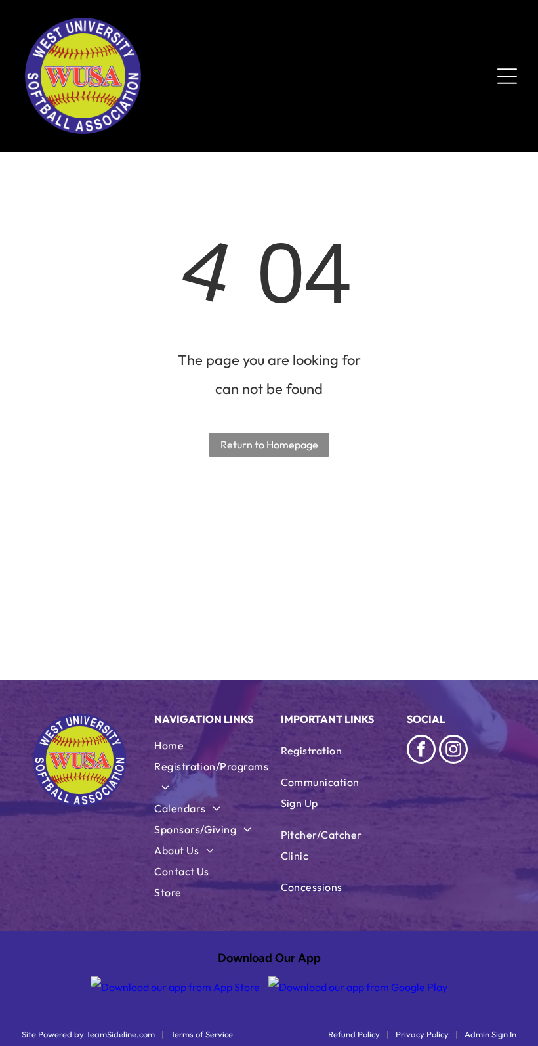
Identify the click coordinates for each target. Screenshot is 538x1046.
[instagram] (453, 751)
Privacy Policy (422, 1034)
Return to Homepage (269, 444)
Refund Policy (354, 1034)
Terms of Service (202, 1034)
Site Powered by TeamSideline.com (88, 1034)
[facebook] (421, 751)
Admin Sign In (490, 1034)
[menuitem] (211, 745)
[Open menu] (507, 76)
